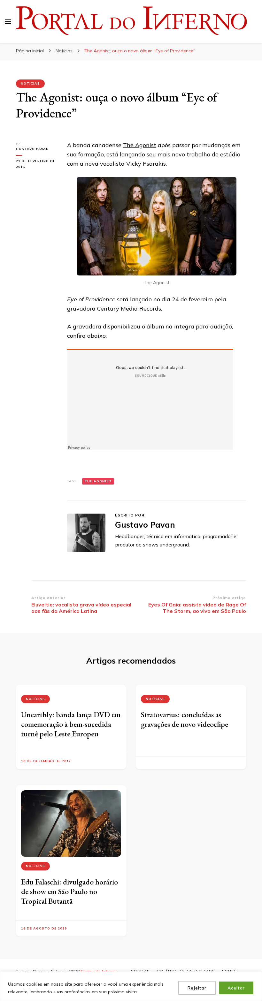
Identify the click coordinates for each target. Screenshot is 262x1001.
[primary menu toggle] (8, 21)
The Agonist (139, 145)
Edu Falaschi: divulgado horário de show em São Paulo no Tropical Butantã (69, 891)
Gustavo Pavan (32, 149)
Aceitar (236, 988)
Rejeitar (197, 988)
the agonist (98, 481)
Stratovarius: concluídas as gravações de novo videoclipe (184, 719)
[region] (131, 986)
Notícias (30, 83)
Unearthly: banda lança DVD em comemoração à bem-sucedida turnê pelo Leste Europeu (70, 724)
